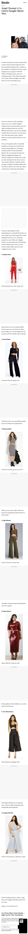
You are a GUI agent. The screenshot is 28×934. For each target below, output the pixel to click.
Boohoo (15, 380)
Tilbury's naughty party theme (10, 155)
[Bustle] (5, 2)
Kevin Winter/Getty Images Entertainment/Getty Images (27, 42)
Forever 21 (16, 469)
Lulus (18, 286)
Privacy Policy (8, 930)
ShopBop (13, 762)
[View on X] (14, 218)
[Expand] (20, 920)
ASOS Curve (18, 857)
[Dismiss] (25, 920)
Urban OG (14, 663)
